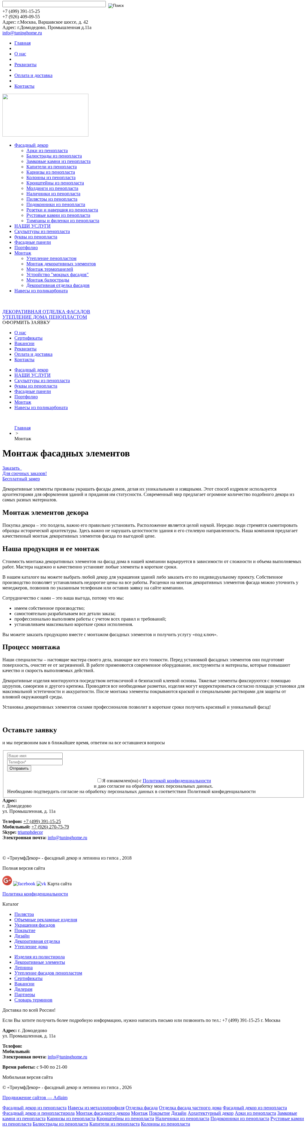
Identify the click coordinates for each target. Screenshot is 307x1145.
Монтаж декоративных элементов (61, 263)
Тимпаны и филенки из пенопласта (62, 220)
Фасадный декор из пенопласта (34, 1107)
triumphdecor (30, 832)
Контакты (24, 86)
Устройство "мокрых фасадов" (57, 274)
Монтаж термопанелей (49, 269)
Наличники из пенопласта (53, 193)
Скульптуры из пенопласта (42, 231)
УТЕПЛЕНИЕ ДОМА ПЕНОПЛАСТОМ (44, 317)
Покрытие (24, 930)
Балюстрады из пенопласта (54, 155)
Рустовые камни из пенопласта (58, 215)
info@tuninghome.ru (22, 32)
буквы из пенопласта (35, 236)
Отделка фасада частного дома (190, 1107)
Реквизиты (25, 64)
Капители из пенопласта (51, 166)
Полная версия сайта (23, 868)
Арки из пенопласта (47, 150)
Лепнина (23, 967)
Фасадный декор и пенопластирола (38, 1113)
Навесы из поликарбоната (41, 290)
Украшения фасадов (34, 925)
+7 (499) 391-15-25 (42, 821)
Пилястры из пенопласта (51, 199)
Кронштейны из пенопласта (55, 182)
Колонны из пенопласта (51, 177)
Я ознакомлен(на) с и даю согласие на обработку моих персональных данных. (153, 783)
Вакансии (24, 343)
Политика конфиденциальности (35, 893)
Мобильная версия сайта (27, 1077)
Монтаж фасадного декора (103, 1113)
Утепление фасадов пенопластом (48, 972)
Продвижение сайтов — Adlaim (34, 1097)
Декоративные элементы (39, 962)
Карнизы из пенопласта (50, 172)
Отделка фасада (142, 1107)
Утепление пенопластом (51, 258)
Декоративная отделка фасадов (58, 285)
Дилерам (23, 989)
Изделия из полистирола (39, 956)
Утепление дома (31, 946)
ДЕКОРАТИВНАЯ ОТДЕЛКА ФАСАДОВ (46, 311)
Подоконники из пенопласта (55, 204)
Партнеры (24, 994)
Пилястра (24, 914)
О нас (20, 53)
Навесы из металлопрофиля (96, 1107)
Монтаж (22, 252)
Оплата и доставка (33, 75)
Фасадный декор (31, 145)
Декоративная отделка (37, 941)
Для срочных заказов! (24, 473)
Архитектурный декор (211, 1113)
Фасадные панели (32, 242)
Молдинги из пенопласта (52, 188)
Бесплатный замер (21, 478)
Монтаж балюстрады (47, 279)
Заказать (12, 468)
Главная (22, 43)
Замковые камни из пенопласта (58, 161)
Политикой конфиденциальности (177, 780)
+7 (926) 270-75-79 (50, 826)
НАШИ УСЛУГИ (32, 226)
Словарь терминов (33, 999)
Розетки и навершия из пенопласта (62, 209)
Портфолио (26, 247)
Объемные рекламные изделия (45, 919)
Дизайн (22, 935)
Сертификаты (28, 338)
